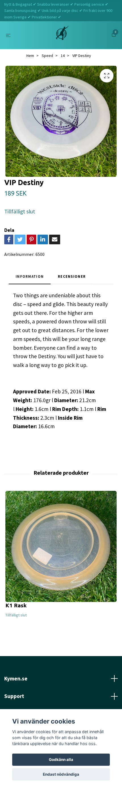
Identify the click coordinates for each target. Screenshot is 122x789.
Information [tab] (30, 276)
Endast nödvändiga (61, 774)
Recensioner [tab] (72, 276)
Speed (47, 55)
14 (63, 55)
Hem (30, 55)
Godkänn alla (61, 759)
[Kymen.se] (62, 35)
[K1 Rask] (61, 546)
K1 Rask (16, 605)
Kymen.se (16, 678)
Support (14, 696)
